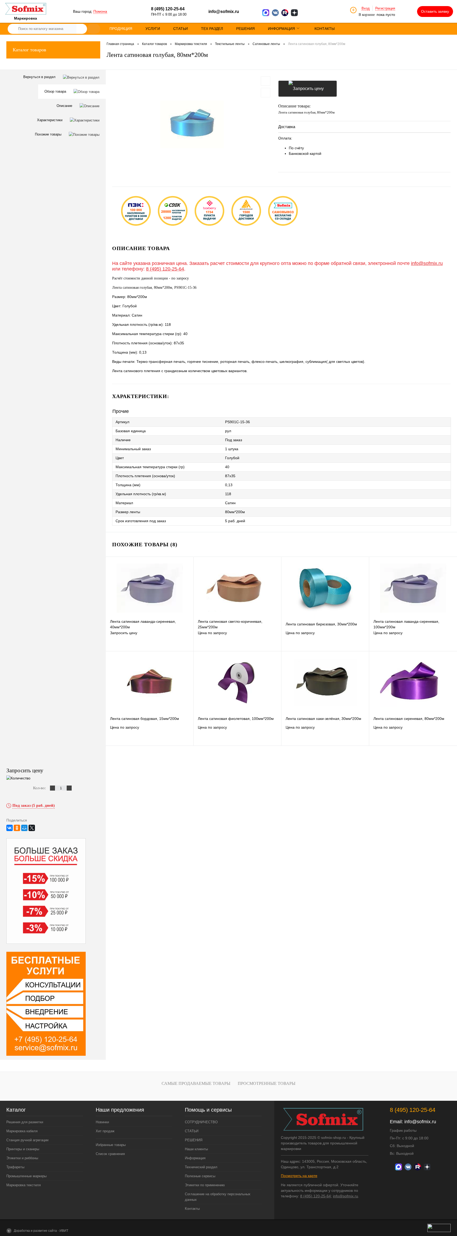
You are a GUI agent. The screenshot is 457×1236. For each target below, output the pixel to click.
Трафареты (15, 1167)
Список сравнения (110, 1154)
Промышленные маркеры (26, 1176)
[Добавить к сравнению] (265, 92)
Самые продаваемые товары (196, 1083)
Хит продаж (105, 1131)
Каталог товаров (29, 49)
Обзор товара (55, 91)
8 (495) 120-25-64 (165, 269)
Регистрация (385, 8)
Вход (366, 8)
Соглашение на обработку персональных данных (217, 1197)
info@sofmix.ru (223, 11)
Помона (100, 11)
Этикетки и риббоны (22, 1158)
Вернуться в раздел (40, 77)
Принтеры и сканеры (22, 1149)
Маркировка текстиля (23, 1185)
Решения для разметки (24, 1122)
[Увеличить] (192, 124)
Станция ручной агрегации (27, 1140)
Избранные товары (111, 1145)
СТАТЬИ (191, 1131)
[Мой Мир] (24, 828)
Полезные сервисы (200, 1176)
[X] (32, 828)
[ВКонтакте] (9, 828)
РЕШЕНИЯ (193, 1140)
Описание (65, 106)
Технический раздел (201, 1167)
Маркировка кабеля (22, 1131)
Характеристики (50, 120)
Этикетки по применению (205, 1185)
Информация (195, 1158)
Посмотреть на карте (299, 1176)
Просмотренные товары (266, 1083)
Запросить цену (307, 88)
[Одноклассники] (17, 828)
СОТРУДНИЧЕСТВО (201, 1122)
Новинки (102, 1122)
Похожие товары (48, 134)
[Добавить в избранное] (265, 81)
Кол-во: (40, 788)
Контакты (192, 1209)
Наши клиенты (196, 1149)
